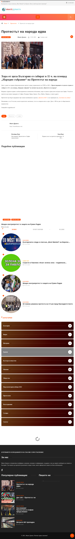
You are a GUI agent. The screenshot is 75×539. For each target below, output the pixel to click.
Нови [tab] (14, 229)
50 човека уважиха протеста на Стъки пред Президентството (48, 304)
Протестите (13, 23)
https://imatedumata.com (16, 126)
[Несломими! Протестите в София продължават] (8, 510)
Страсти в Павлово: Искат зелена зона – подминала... (45, 263)
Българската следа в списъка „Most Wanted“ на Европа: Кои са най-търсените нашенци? (24, 3)
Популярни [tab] (38, 229)
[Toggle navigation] (4, 17)
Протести (11, 116)
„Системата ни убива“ (64, 97)
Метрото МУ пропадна (25, 522)
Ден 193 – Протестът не (26, 497)
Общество (26, 260)
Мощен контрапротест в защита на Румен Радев (21, 224)
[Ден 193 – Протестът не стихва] (8, 497)
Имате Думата (22, 37)
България (7, 219)
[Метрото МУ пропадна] (8, 522)
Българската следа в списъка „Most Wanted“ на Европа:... (46, 242)
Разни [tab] (61, 229)
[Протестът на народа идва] (8, 485)
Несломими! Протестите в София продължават (24, 510)
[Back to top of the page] (72, 535)
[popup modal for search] (71, 17)
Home (5, 23)
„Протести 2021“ (42, 97)
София (19, 116)
